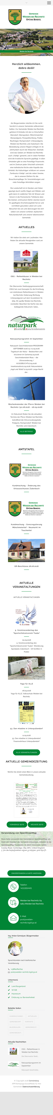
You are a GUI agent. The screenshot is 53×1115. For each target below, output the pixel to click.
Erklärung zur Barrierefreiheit (23, 997)
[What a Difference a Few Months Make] (13, 1051)
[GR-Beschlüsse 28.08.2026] (26, 550)
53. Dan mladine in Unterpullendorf (26, 728)
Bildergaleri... (16, 1027)
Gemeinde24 (34, 1081)
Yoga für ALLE (26, 684)
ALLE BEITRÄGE (26, 431)
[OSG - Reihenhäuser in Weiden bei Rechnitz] (26, 260)
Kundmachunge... (17, 1016)
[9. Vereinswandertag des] (26, 614)
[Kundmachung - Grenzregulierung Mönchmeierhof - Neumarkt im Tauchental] (26, 508)
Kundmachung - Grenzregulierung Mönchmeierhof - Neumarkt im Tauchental (26, 527)
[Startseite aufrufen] (26, 17)
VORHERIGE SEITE (17, 824)
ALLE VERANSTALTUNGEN (26, 752)
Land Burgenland (19, 986)
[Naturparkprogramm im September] (26, 323)
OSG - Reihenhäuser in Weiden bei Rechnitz (31, 1050)
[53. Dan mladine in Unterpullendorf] (26, 712)
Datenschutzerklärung (31, 1087)
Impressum (16, 994)
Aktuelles (32, 1016)
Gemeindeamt (15, 1022)
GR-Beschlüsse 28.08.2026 (26, 566)
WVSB (14, 990)
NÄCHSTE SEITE (37, 824)
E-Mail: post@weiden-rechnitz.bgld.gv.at (28, 919)
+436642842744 (17, 969)
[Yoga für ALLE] (26, 668)
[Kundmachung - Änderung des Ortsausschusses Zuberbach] (26, 469)
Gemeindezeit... (16, 1033)
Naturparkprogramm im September (26, 339)
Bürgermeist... (32, 1027)
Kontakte (29, 1022)
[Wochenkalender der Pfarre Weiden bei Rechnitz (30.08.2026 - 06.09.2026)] (26, 388)
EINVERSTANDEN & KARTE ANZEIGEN (26, 873)
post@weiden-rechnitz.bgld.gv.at (24, 972)
